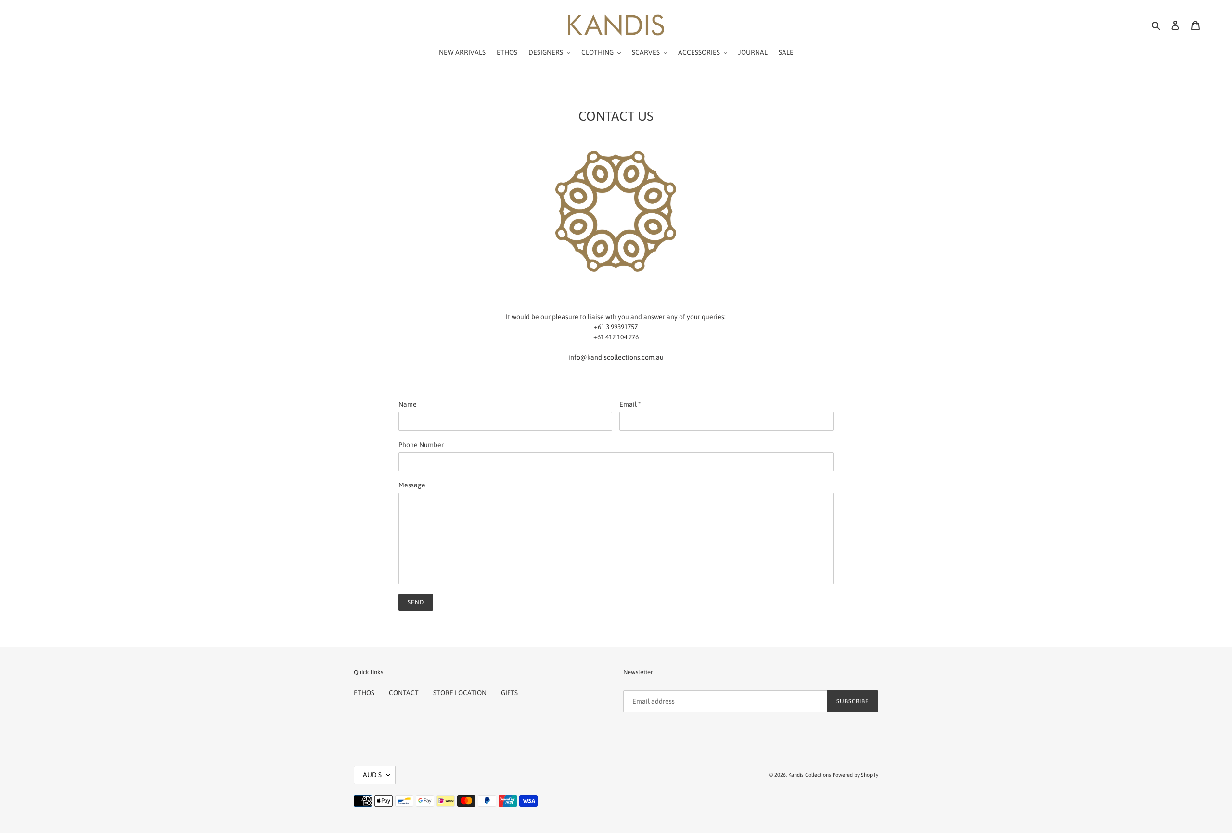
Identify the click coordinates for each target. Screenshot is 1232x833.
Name (407, 404)
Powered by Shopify (855, 775)
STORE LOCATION (460, 692)
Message (411, 485)
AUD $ (372, 775)
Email (630, 404)
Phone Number (421, 444)
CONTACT (404, 692)
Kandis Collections (809, 775)
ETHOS (364, 692)
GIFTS (509, 692)
